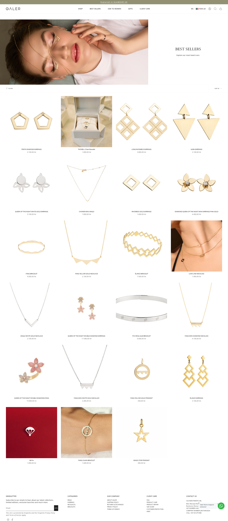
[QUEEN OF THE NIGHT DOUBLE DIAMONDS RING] (31, 370)
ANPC (148, 511)
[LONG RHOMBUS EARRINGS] (141, 121)
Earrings (71, 502)
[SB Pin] (31, 432)
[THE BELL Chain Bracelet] (86, 121)
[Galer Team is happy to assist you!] (221, 506)
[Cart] (220, 9)
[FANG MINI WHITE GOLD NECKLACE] (86, 370)
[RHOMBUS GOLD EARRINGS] (141, 183)
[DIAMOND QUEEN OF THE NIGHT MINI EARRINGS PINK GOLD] (196, 183)
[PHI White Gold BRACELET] (141, 308)
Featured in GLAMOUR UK (114, 2)
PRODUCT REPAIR (152, 505)
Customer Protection (155, 509)
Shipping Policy (113, 502)
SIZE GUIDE (150, 507)
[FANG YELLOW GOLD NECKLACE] (86, 246)
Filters (10, 88)
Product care (152, 502)
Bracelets (71, 507)
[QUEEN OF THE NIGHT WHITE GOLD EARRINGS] (31, 183)
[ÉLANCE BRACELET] (141, 246)
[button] (80, 9)
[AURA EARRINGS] (196, 121)
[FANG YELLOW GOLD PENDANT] (141, 370)
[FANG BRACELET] (31, 246)
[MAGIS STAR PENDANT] (141, 432)
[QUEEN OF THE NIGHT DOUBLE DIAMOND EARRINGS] (86, 308)
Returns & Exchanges (115, 505)
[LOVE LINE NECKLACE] (196, 246)
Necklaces (72, 505)
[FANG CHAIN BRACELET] (86, 432)
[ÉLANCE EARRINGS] (196, 370)
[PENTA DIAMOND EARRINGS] (31, 121)
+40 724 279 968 (195, 513)
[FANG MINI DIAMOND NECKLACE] (196, 308)
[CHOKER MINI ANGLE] (86, 183)
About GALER (112, 500)
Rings (70, 500)
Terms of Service (15, 515)
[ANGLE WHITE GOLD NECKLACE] (31, 308)
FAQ (148, 500)
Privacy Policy (50, 513)
